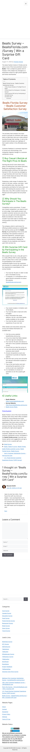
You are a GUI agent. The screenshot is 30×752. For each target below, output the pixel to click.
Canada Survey (6, 613)
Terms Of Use (6, 719)
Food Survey (5, 618)
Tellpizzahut (5, 659)
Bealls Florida (22, 446)
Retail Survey (8, 444)
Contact (4, 709)
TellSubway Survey (7, 656)
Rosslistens (5, 664)
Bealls (6, 446)
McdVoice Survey (7, 641)
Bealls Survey (15, 451)
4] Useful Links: (8, 96)
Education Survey (7, 616)
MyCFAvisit (5, 661)
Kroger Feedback (7, 666)
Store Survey (6, 628)
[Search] (26, 599)
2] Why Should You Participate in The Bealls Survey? (15, 91)
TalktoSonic (5, 649)
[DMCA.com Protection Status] (15, 729)
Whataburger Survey (8, 654)
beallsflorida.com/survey (13, 282)
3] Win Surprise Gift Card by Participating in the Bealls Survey (15, 94)
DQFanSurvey (6, 646)
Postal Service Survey (8, 621)
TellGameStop (6, 669)
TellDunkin (5, 651)
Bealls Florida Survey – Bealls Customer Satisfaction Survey (13, 84)
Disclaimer (5, 712)
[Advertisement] (15, 23)
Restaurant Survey (7, 623)
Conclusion (8, 98)
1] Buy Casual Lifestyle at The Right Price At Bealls (15, 87)
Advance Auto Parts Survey (10, 671)
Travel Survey (6, 631)
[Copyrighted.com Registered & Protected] (15, 731)
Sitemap (4, 717)
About (4, 707)
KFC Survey (5, 644)
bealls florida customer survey (11, 449)
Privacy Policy (6, 714)
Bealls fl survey (12, 446)
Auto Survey (5, 611)
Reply (5, 511)
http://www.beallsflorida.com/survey (16, 405)
